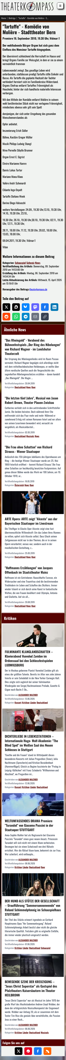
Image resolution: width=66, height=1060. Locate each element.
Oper (33, 387)
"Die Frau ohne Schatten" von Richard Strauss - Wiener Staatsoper (28, 449)
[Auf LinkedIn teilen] (54, 307)
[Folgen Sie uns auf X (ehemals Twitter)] (18, 1051)
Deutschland (20, 387)
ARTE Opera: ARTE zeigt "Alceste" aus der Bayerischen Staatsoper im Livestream (31, 521)
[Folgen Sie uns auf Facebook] (38, 1051)
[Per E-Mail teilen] (35, 316)
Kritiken (25, 702)
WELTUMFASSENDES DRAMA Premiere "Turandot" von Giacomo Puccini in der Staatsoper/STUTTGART (29, 825)
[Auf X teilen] (6, 307)
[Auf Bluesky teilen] (25, 307)
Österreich (19, 485)
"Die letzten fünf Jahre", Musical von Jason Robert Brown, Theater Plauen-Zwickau (31, 400)
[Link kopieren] (45, 316)
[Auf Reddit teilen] (6, 316)
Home (3, 18)
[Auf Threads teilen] (16, 307)
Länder (33, 702)
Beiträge (12, 18)
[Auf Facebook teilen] (45, 307)
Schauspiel (20, 263)
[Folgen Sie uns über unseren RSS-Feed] (47, 1051)
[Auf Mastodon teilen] (35, 307)
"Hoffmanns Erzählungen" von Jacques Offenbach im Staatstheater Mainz (29, 570)
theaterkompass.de (38, 289)
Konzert (18, 702)
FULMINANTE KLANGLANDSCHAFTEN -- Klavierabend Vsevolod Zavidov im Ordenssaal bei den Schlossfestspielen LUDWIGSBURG (29, 658)
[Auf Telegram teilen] (25, 316)
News (37, 263)
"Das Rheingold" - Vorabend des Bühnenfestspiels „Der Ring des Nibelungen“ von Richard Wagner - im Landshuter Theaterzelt (33, 347)
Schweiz (30, 263)
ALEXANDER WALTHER (28, 694)
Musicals (30, 436)
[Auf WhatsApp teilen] (16, 316)
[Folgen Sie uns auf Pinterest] (28, 1051)
